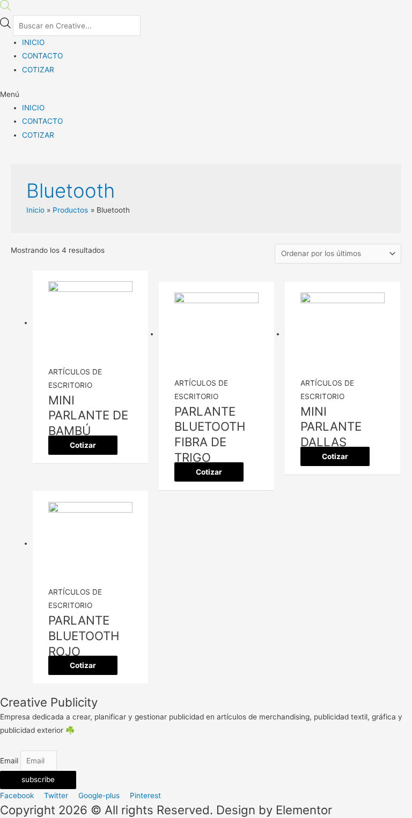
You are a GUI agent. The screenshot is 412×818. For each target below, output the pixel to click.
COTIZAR (38, 69)
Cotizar (83, 445)
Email (10, 760)
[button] (206, 94)
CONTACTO (42, 55)
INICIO (33, 42)
